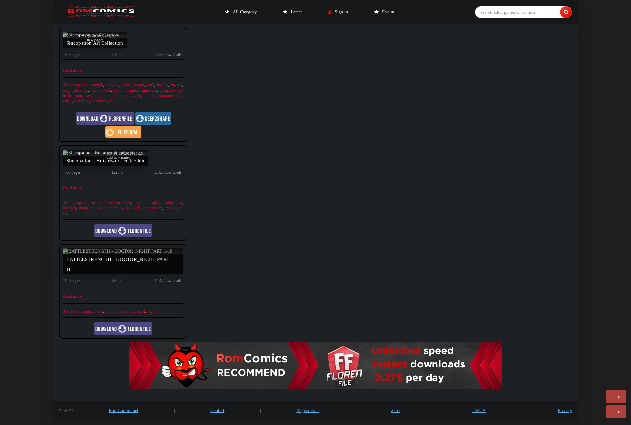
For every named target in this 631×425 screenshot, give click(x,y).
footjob (139, 85)
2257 (395, 410)
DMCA (479, 410)
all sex (150, 95)
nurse (98, 311)
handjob (96, 85)
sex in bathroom (110, 208)
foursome (166, 95)
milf (151, 85)
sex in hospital (125, 90)
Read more (72, 70)
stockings (80, 90)
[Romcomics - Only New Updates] (102, 12)
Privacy (565, 410)
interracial (137, 311)
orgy (66, 90)
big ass (176, 85)
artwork (135, 95)
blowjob (112, 85)
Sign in (341, 12)
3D (65, 85)
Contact (217, 410)
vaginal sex (148, 90)
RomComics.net (123, 410)
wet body (81, 101)
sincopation (78, 85)
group (126, 85)
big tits (162, 85)
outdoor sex (115, 95)
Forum (388, 12)
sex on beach (101, 90)
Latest (296, 12)
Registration (307, 410)
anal (124, 311)
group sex (167, 90)
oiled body (99, 101)
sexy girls (94, 95)
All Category (245, 12)
